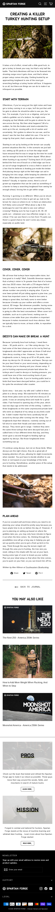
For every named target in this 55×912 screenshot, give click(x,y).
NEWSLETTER (10, 855)
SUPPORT (8, 880)
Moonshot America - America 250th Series (23, 725)
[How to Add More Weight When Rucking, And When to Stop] (27, 661)
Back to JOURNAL (30, 587)
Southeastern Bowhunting (37, 567)
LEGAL (6, 897)
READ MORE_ (27, 843)
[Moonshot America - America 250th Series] (27, 707)
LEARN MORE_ (27, 789)
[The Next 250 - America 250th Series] (27, 619)
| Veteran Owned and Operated (37, 909)
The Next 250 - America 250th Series (21, 638)
